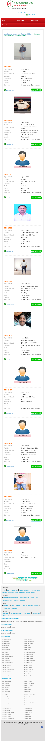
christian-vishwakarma (8, 675)
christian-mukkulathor (30, 660)
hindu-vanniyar (6, 660)
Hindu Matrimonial (35, 590)
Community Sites (7, 600)
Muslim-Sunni (27, 671)
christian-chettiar (28, 654)
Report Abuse (6, 608)
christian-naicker (6, 665)
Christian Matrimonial (8, 592)
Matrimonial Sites (26, 34)
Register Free (14, 590)
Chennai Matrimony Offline (10, 597)
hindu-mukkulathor (29, 641)
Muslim (13, 627)
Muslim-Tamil (27, 673)
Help (13, 605)
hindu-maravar (6, 649)
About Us (5, 613)
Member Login (22, 12)
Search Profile (20, 20)
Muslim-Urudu (27, 675)
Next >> (31, 580)
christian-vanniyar (7, 673)
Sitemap (14, 608)
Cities (17, 621)
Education (31, 621)
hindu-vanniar (5, 658)
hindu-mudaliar (28, 639)
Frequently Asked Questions (31, 605)
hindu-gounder (6, 643)
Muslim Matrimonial (20, 592)
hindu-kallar (5, 647)
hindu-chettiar (5, 641)
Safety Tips (6, 615)
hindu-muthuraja (28, 643)
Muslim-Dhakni (28, 665)
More (42, 621)
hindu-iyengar (5, 645)
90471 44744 (31, 14)
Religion (3, 621)
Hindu (2, 627)
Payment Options (30, 592)
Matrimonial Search (24, 590)
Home (3, 20)
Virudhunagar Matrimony (12, 34)
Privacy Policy (27, 613)
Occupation (37, 621)
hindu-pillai (4, 652)
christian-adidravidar (29, 652)
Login (8, 590)
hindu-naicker (27, 647)
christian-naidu (6, 667)
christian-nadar (28, 662)
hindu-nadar (27, 645)
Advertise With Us (24, 597)
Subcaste (13, 621)
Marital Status (23, 621)
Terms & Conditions (15, 613)
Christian (7, 627)
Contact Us (6, 605)
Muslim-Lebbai (28, 667)
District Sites (5, 24)
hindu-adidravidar (6, 639)
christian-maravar (28, 656)
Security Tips (36, 613)
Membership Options (19, 600)
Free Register (34, 20)
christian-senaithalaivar (8, 669)
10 (26, 580)
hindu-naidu (27, 649)
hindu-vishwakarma (7, 662)
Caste (8, 621)
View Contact (10, 90)
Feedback (18, 605)
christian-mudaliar (28, 658)
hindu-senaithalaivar (7, 656)
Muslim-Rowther (28, 669)
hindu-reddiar (5, 654)
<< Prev (15, 578)
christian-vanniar (6, 671)
